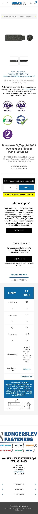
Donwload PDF (27, 377)
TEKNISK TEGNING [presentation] (19, 275)
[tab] (19, 275)
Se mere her (19, 230)
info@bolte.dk (19, 472)
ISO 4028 (27, 369)
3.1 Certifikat (28, 89)
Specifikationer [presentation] (19, 280)
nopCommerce (23, 506)
